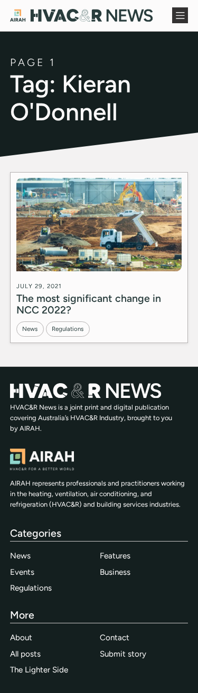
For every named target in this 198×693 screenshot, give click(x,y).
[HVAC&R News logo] (81, 15)
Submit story (123, 654)
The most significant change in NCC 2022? (88, 304)
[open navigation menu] (180, 15)
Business (115, 572)
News (29, 329)
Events (22, 572)
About (21, 637)
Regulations (67, 329)
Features (115, 556)
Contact (114, 637)
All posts (25, 654)
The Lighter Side (39, 670)
